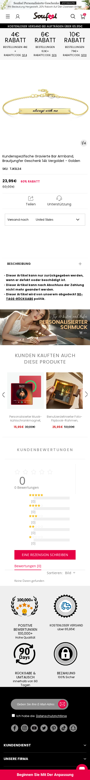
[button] (8, 16)
